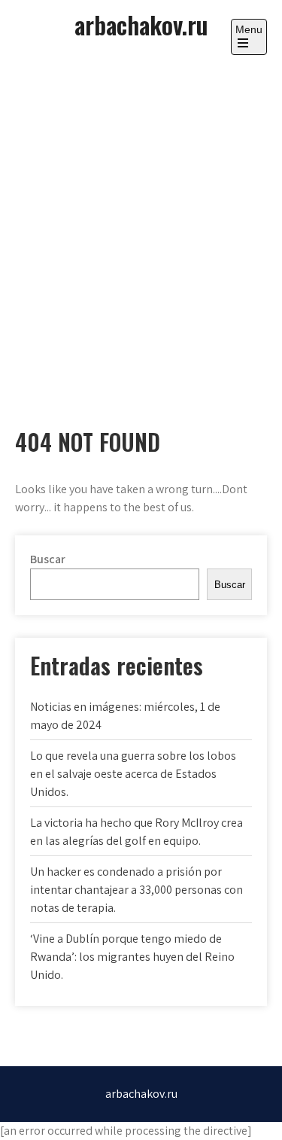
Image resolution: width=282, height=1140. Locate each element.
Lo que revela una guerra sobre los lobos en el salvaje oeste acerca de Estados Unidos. (133, 774)
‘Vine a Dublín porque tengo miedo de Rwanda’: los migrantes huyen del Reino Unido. (132, 957)
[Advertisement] (141, 228)
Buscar (47, 559)
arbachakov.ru (141, 24)
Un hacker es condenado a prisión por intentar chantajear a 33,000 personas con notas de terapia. (136, 890)
